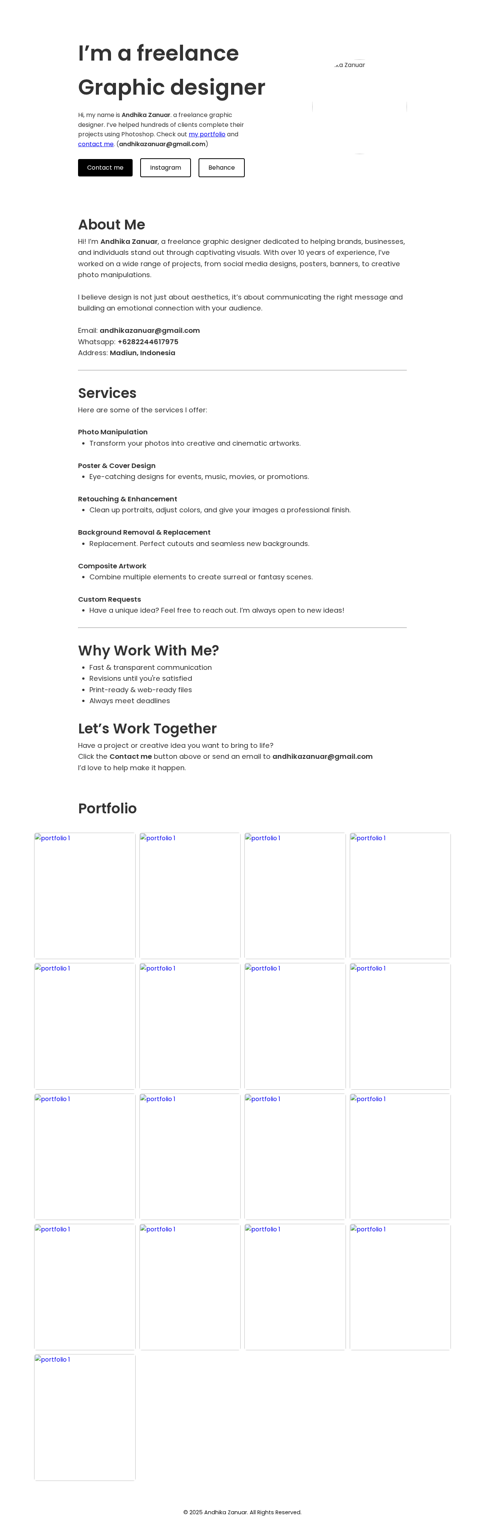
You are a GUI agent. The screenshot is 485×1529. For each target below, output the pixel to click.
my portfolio (207, 134)
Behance (221, 167)
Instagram (165, 167)
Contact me (105, 167)
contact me (96, 144)
